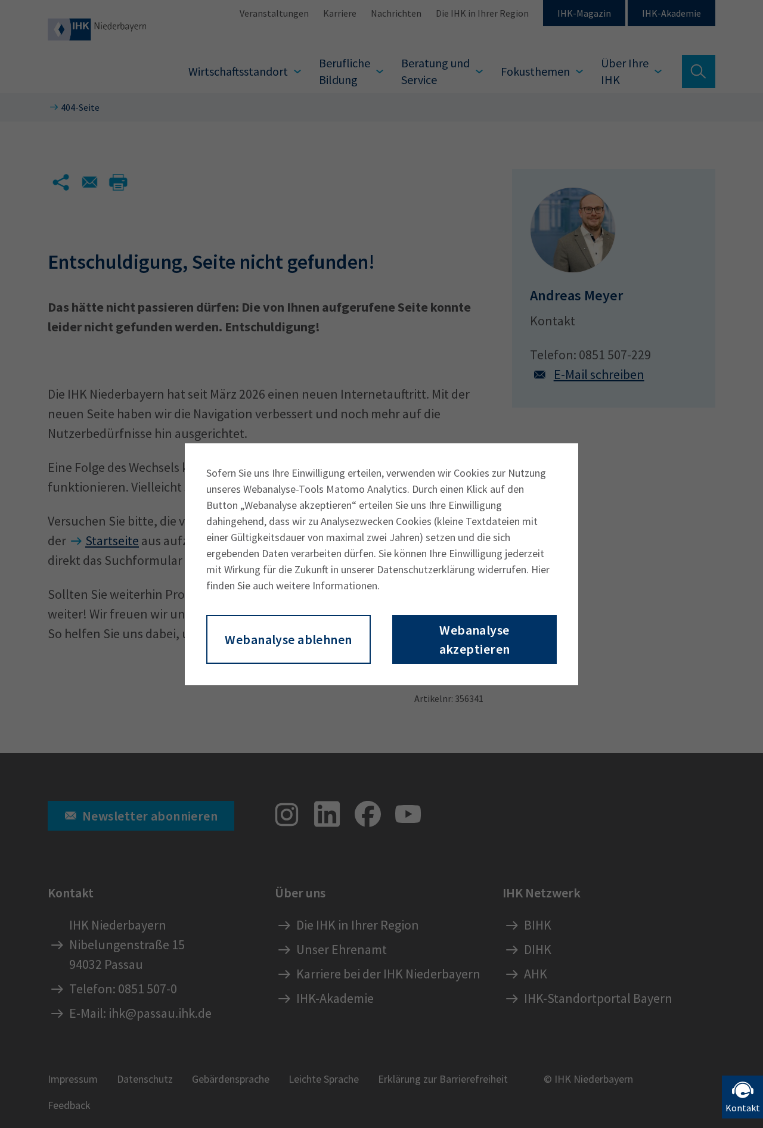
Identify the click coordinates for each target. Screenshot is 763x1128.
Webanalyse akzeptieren (474, 639)
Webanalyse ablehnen (288, 639)
